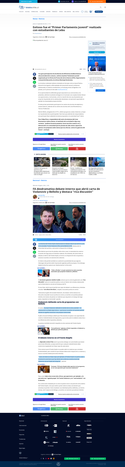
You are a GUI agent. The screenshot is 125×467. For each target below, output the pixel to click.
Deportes (48, 11)
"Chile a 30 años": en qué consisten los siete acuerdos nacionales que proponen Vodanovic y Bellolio (66, 270)
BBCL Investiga (67, 11)
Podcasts (21, 11)
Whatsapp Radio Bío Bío (99, 458)
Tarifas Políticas (23, 457)
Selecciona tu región (26, 1)
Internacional (34, 11)
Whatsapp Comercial (73, 458)
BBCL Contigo (76, 11)
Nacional (27, 11)
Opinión (61, 11)
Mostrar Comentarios (59, 139)
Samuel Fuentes (44, 200)
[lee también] (44, 273)
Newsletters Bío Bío (65, 1)
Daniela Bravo (38, 33)
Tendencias (54, 11)
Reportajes (22, 448)
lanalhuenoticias (62, 89)
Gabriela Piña (41, 195)
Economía (42, 11)
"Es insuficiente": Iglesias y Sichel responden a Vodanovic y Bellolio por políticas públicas (68, 328)
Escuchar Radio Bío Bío (97, 1)
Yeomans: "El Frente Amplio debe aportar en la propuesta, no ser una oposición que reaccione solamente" (68, 367)
